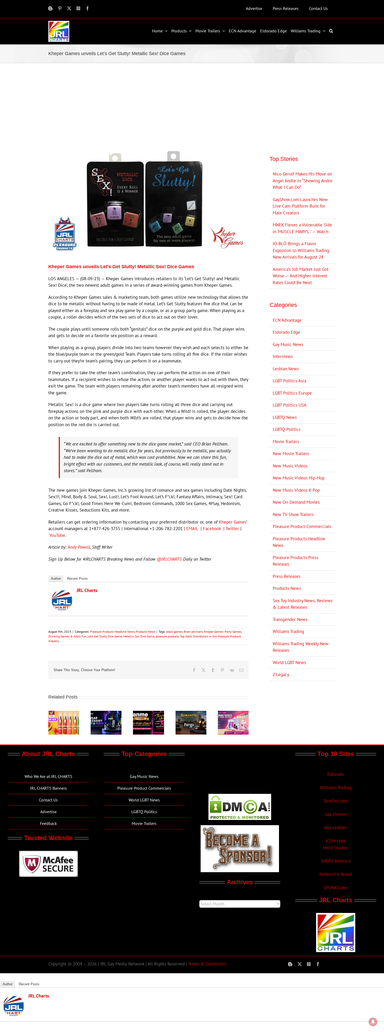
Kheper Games (232, 522)
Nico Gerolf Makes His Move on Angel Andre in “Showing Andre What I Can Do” (302, 180)
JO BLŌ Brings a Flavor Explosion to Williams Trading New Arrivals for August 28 (301, 250)
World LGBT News (289, 662)
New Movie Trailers (291, 453)
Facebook (212, 528)
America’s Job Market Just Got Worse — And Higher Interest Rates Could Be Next (301, 275)
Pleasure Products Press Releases (295, 561)
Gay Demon (335, 814)
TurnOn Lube (335, 801)
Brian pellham (193, 632)
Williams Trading (288, 631)
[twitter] (69, 8)
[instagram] (78, 8)
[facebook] (87, 8)
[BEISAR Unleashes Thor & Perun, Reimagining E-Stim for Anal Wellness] (106, 714)
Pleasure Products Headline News (112, 632)
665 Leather (335, 827)
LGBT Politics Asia (289, 381)
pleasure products (167, 636)
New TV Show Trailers (293, 514)
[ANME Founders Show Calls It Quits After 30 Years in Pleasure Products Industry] (148, 714)
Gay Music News (288, 344)
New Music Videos (290, 466)
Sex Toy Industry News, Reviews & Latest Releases (303, 604)
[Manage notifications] (373, 1022)
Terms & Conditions (207, 964)
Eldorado (335, 774)
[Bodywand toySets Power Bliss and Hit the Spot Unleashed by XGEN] (233, 714)
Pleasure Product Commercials (302, 526)
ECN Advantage (287, 320)
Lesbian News (286, 369)
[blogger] (50, 8)
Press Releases (286, 576)
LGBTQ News (285, 417)
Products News (145, 632)
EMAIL (192, 528)
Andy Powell (79, 547)
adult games (174, 632)
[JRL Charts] (61, 593)
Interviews (283, 356)
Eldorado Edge (286, 332)
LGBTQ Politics (286, 429)
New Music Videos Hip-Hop (298, 478)
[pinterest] (60, 8)
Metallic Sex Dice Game (138, 636)
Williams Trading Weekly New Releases (301, 647)
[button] (332, 30)
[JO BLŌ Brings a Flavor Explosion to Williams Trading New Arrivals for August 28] (63, 714)
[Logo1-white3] (58, 23)
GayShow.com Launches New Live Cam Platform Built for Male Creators (300, 206)
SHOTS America (335, 861)
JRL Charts (87, 590)
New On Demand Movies (296, 502)
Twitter (232, 528)
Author (56, 578)
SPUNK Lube (335, 887)
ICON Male (335, 841)
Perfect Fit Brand (335, 874)
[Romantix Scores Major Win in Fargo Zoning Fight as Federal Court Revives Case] (191, 714)
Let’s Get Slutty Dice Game (105, 636)
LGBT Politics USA (289, 405)
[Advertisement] (192, 102)
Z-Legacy (281, 674)
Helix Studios (335, 848)
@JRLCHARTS (169, 559)
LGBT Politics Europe (292, 393)
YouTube (57, 535)
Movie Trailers (286, 441)
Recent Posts (77, 578)
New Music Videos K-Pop (296, 490)
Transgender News (290, 619)
